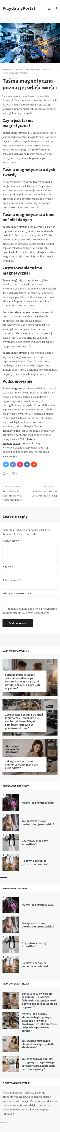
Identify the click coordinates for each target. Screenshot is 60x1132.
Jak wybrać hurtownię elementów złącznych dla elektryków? (21, 764)
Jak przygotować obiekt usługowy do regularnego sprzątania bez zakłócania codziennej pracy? (38, 1064)
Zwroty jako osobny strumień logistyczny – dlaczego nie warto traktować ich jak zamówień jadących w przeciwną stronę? (24, 721)
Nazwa (7, 566)
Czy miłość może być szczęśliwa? (35, 842)
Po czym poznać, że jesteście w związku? (35, 862)
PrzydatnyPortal (18, 8)
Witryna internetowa (16, 593)
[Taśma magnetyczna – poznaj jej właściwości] (5, 54)
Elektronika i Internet (14, 73)
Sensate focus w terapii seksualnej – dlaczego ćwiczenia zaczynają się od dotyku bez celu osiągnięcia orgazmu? (22, 681)
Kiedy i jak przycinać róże (38, 803)
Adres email (11, 580)
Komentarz (10, 540)
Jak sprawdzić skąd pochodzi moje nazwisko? (38, 822)
